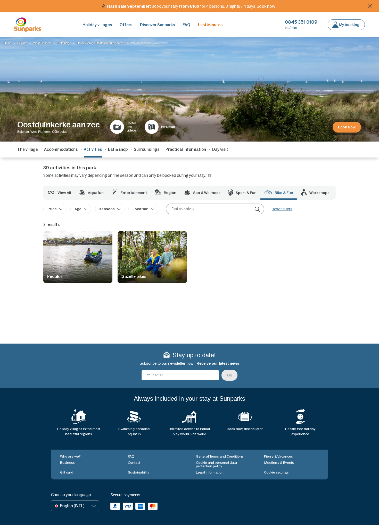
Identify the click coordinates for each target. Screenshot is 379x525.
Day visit (220, 149)
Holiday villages (97, 25)
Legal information (210, 472)
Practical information (186, 149)
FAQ (186, 25)
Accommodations (61, 149)
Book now (266, 6)
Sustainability (138, 472)
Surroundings (146, 149)
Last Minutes (210, 25)
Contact (134, 463)
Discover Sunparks (157, 25)
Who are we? (70, 456)
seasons (107, 209)
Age (78, 209)
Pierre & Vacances (278, 456)
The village (27, 149)
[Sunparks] (27, 25)
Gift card (66, 472)
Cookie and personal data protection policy (216, 464)
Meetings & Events (279, 463)
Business (67, 463)
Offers (126, 25)
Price (52, 209)
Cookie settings (276, 472)
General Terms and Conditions (220, 456)
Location (141, 209)
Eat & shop (118, 149)
